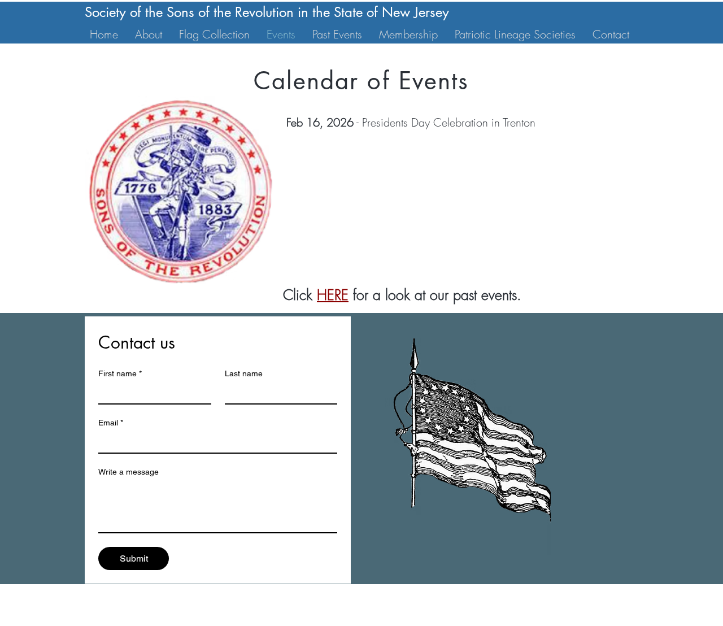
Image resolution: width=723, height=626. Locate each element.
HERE (333, 295)
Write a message (128, 471)
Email (110, 422)
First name (120, 373)
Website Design (375, 621)
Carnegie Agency (509, 621)
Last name (244, 373)
